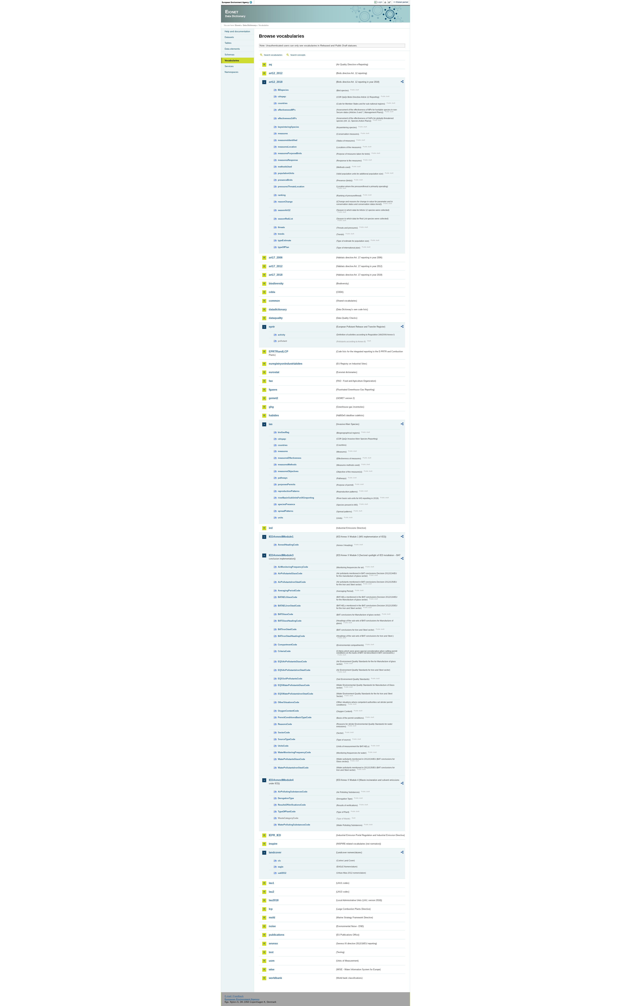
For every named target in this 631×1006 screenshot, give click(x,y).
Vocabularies (232, 60)
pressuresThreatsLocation (291, 186)
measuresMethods (287, 464)
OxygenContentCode (288, 711)
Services (229, 66)
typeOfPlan (283, 247)
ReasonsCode (285, 724)
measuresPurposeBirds (290, 153)
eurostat (274, 372)
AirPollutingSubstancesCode (292, 791)
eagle (280, 867)
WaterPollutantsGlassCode (291, 759)
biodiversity (276, 283)
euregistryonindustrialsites (285, 363)
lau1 (271, 883)
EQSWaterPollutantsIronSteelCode (295, 694)
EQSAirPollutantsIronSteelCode (294, 670)
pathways (282, 478)
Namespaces (231, 72)
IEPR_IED (275, 835)
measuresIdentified (287, 140)
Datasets (229, 37)
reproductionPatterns (288, 491)
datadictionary (278, 309)
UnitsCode (283, 746)
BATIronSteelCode (287, 629)
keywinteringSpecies (288, 127)
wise (271, 969)
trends (281, 234)
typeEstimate (284, 240)
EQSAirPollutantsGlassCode (292, 661)
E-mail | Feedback (234, 996)
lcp (271, 909)
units (280, 517)
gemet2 (273, 398)
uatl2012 (282, 873)
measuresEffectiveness (289, 458)
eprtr (272, 326)
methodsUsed (285, 166)
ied (271, 528)
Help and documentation (237, 31)
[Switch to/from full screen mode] (390, 2)
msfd (272, 917)
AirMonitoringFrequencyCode (293, 567)
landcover (275, 852)
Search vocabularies (273, 55)
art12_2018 (275, 82)
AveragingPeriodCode (289, 590)
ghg (271, 406)
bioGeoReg (283, 432)
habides (274, 415)
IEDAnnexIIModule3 (281, 555)
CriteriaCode (284, 651)
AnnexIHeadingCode (288, 544)
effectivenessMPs (286, 110)
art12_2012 (275, 73)
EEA (238, 2)
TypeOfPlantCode (286, 811)
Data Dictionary (249, 25)
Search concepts (297, 55)
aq (270, 64)
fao (271, 381)
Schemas (229, 54)
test (271, 952)
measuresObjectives (288, 471)
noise (272, 926)
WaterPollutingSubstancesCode (294, 824)
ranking (282, 195)
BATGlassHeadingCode (289, 621)
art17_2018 (275, 274)
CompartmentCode (287, 644)
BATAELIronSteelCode (289, 605)
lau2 (271, 891)
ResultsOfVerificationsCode (292, 805)
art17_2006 (275, 257)
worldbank (275, 978)
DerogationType (286, 798)
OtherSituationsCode (288, 702)
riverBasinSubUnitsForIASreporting (296, 498)
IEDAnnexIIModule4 (281, 780)
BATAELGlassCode (287, 597)
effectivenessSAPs (287, 118)
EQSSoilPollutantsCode (290, 678)
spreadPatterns (285, 511)
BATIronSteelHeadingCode (291, 636)
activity (281, 335)
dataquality (276, 318)
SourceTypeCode (286, 739)
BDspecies (283, 90)
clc (279, 860)
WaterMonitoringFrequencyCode (294, 752)
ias (270, 424)
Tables (228, 43)
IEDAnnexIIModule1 (281, 536)
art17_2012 (275, 266)
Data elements (232, 48)
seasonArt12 (284, 210)
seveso (273, 943)
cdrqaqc (282, 96)
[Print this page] (386, 2)
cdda (272, 292)
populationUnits (286, 173)
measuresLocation (287, 147)
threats (281, 227)
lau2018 (274, 900)
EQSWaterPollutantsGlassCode (294, 685)
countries (282, 103)
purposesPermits (286, 484)
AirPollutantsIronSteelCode (292, 582)
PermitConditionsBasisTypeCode (294, 717)
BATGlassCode (285, 614)
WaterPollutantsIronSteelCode (293, 767)
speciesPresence (286, 504)
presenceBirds (285, 180)
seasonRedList (285, 219)
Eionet (238, 25)
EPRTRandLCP (278, 351)
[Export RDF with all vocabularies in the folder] (402, 82)
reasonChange (285, 201)
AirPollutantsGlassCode (290, 573)
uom (271, 960)
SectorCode (284, 732)
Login (379, 2)
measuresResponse (288, 160)
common (274, 300)
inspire (273, 843)
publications (276, 934)
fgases (273, 389)
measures (283, 133)
